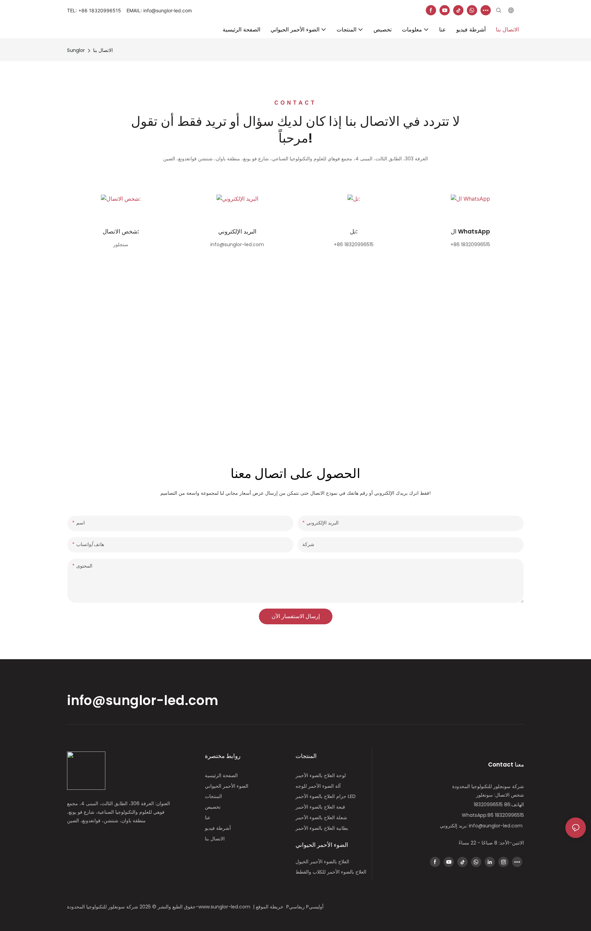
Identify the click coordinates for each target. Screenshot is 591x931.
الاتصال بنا (103, 50)
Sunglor (76, 50)
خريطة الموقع (271, 906)
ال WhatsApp (470, 231)
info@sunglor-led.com (142, 700)
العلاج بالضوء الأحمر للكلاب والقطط (331, 871)
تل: (353, 231)
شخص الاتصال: (121, 231)
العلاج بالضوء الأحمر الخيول (322, 861)
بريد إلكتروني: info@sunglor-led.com (482, 825)
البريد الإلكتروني (237, 231)
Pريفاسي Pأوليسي (305, 906)
